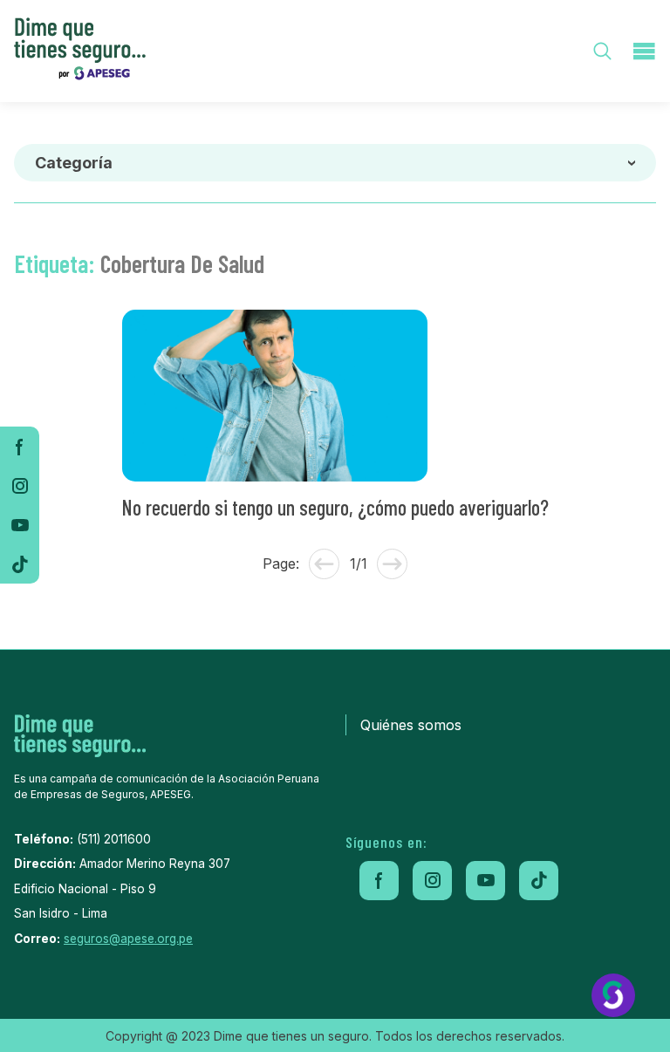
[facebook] (19, 446)
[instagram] (19, 485)
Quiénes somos (410, 725)
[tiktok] (19, 564)
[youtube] (19, 524)
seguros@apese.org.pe (128, 939)
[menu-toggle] (644, 51)
